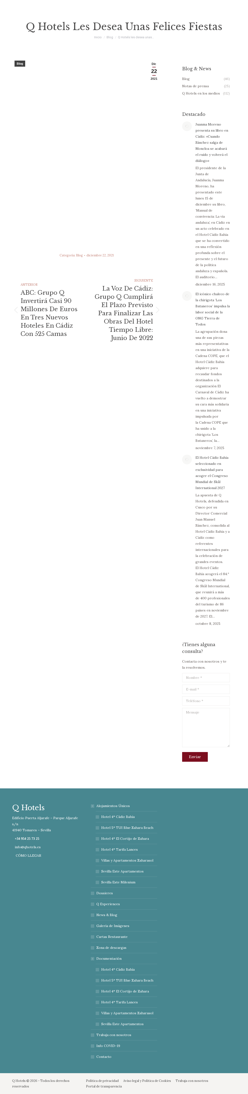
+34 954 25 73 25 (27, 838)
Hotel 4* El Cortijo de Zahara (125, 838)
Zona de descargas (111, 947)
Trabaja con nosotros (113, 1035)
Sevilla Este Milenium (118, 882)
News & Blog (106, 915)
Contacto (103, 1056)
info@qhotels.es (28, 847)
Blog (20, 63)
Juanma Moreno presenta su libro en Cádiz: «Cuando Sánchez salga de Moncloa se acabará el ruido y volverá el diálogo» (211, 142)
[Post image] (187, 126)
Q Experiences (108, 904)
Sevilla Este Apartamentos (122, 871)
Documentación (109, 958)
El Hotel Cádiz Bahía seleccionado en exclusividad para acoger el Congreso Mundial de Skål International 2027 (211, 472)
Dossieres (104, 893)
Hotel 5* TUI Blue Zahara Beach (127, 827)
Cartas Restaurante (112, 937)
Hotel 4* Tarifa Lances (119, 849)
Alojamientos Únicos (113, 806)
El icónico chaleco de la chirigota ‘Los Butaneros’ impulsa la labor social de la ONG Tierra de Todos (212, 309)
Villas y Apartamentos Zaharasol (127, 860)
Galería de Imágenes (112, 926)
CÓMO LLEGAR (28, 855)
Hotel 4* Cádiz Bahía (118, 817)
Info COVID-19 (108, 1046)
